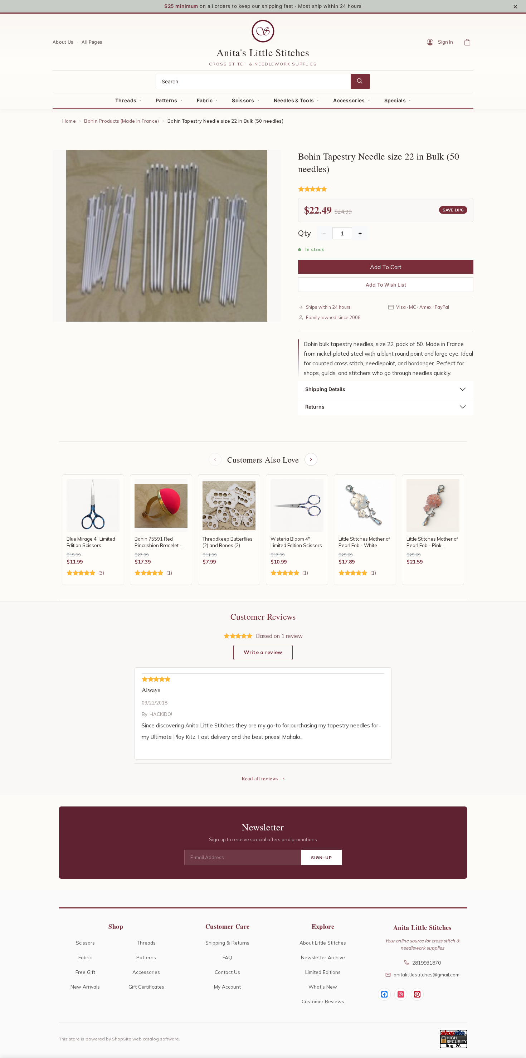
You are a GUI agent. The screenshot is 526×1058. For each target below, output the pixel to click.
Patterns (166, 100)
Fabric (205, 100)
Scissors (243, 100)
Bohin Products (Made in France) (121, 121)
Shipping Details (325, 389)
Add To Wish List (386, 285)
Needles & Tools (294, 100)
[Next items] (311, 459)
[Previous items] (215, 459)
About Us (63, 41)
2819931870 (426, 963)
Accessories (349, 100)
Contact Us (227, 972)
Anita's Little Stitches (262, 52)
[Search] (360, 81)
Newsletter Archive (323, 957)
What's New (322, 987)
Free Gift (85, 972)
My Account (227, 987)
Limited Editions (323, 972)
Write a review (263, 652)
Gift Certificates (146, 987)
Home (69, 121)
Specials (395, 100)
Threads (125, 100)
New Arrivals (85, 987)
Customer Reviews (323, 1001)
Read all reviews (260, 778)
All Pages (92, 41)
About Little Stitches (322, 943)
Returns (315, 407)
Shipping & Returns (227, 943)
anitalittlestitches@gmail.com (426, 974)
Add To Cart (385, 266)
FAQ (227, 957)
